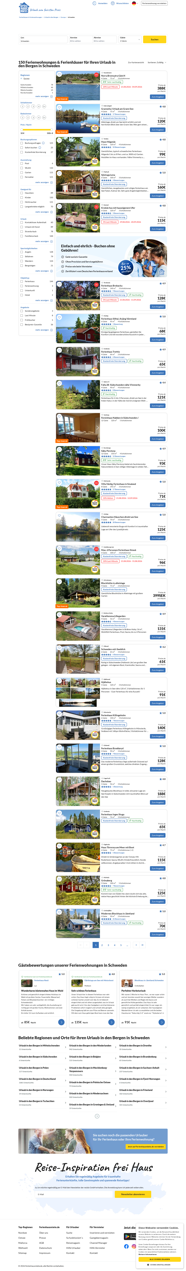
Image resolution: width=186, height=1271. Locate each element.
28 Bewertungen (119, 522)
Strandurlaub (39, 231)
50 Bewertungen (119, 147)
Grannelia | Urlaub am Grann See (117, 109)
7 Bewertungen (119, 721)
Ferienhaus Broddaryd (112, 748)
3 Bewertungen (119, 213)
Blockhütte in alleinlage (113, 583)
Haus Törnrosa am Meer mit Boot (117, 847)
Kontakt (70, 1253)
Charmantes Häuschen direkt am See (119, 517)
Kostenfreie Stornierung (39, 152)
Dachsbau (106, 781)
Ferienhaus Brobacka (111, 285)
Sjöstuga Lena (108, 175)
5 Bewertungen (119, 853)
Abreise (97, 38)
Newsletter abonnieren (133, 1194)
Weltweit (23, 1247)
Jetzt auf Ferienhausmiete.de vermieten (146, 1146)
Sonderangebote (39, 311)
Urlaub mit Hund (39, 227)
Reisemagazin (73, 1242)
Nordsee (22, 1232)
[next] (136, 945)
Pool (39, 163)
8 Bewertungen (119, 390)
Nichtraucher (39, 202)
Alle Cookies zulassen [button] (160, 1259)
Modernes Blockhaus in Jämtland (117, 913)
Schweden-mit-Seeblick (113, 649)
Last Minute (39, 315)
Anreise (73, 38)
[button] (160, 1264)
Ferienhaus (39, 281)
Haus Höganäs (108, 142)
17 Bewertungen (119, 114)
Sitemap (22, 1253)
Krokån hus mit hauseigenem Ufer (118, 208)
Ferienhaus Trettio (110, 352)
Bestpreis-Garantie (39, 324)
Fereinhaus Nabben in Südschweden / (120, 418)
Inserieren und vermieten (102, 1232)
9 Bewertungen (119, 291)
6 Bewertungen (119, 357)
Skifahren (39, 256)
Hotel (39, 295)
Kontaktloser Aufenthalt (39, 222)
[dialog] (159, 1245)
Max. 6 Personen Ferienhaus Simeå (118, 550)
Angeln (39, 252)
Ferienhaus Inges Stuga (112, 814)
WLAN (39, 168)
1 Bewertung (118, 324)
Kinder (39, 197)
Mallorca (22, 1242)
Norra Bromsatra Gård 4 (113, 76)
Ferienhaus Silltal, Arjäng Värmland (118, 319)
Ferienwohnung (39, 286)
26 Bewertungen (119, 919)
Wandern (39, 261)
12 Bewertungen (119, 456)
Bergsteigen (39, 265)
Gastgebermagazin (99, 1237)
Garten (39, 172)
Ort (22, 38)
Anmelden (102, 3)
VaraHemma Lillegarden (113, 616)
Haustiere (39, 193)
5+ (44, 106)
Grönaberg (106, 880)
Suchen (154, 39)
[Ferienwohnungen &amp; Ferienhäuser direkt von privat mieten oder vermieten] (39, 10)
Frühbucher (39, 320)
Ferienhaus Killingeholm (113, 715)
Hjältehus (106, 682)
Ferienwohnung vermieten (154, 3)
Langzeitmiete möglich (39, 206)
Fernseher (39, 177)
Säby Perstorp (108, 451)
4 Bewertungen (119, 180)
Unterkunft (39, 290)
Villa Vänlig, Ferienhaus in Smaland (118, 484)
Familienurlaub (39, 236)
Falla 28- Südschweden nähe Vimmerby (121, 385)
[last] (142, 945)
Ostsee (21, 1237)
